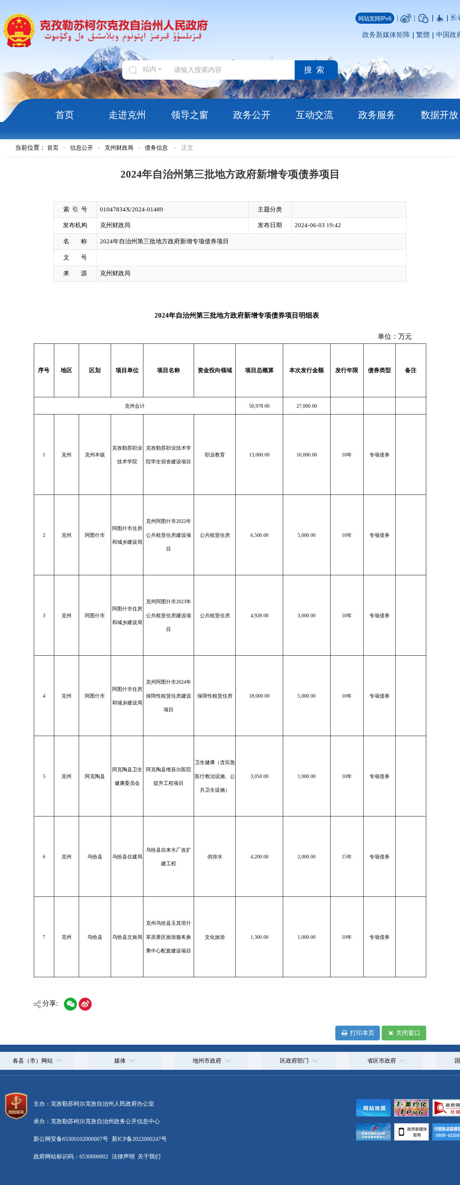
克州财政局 (119, 147)
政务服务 (377, 114)
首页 (64, 114)
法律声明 (123, 1156)
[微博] (405, 17)
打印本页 (361, 1033)
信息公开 (81, 147)
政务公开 (252, 114)
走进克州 (127, 114)
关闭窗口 (407, 1033)
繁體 (423, 34)
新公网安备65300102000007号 (70, 1139)
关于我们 (148, 1156)
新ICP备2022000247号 (138, 1139)
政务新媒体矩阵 (386, 34)
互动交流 (314, 114)
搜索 (316, 70)
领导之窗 (189, 114)
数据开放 (439, 114)
